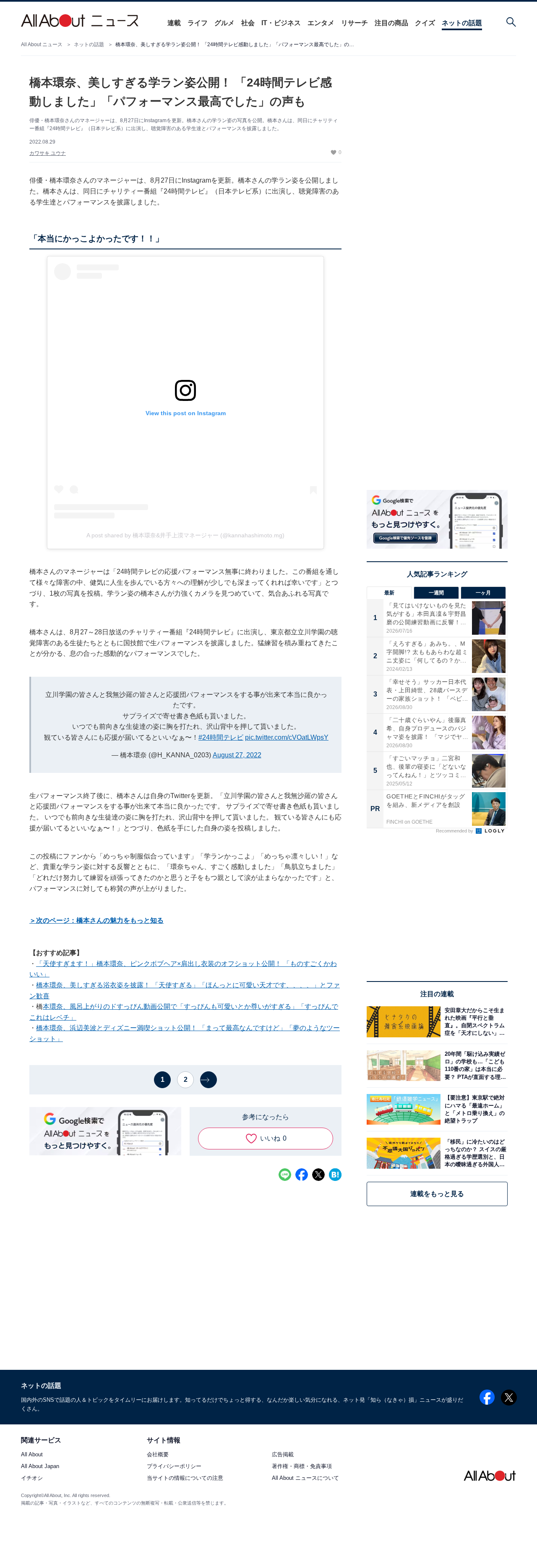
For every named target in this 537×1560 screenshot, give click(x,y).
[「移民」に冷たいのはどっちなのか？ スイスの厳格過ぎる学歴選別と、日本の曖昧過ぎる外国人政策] (474, 1153)
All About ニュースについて (305, 1478)
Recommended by (455, 830)
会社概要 (158, 1455)
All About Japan (40, 1466)
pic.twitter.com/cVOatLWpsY (286, 737)
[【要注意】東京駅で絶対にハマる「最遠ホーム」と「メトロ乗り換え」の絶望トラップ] (474, 1109)
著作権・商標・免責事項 (302, 1466)
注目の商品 (391, 22)
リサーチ (354, 22)
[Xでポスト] (318, 1174)
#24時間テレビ (220, 737)
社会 (248, 22)
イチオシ (32, 1478)
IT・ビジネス (281, 22)
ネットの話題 (462, 22)
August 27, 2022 (237, 755)
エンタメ (321, 22)
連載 (174, 22)
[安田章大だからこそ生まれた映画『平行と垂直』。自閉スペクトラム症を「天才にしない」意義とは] (474, 1021)
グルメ (224, 22)
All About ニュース (42, 44)
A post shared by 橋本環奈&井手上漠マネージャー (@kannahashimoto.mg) (185, 535)
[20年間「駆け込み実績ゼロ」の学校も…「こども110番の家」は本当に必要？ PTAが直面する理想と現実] (474, 1065)
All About (32, 1455)
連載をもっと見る (437, 1193)
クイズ (425, 22)
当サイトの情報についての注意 (185, 1478)
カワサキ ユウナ (47, 153)
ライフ (198, 22)
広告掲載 (283, 1455)
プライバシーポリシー (174, 1466)
